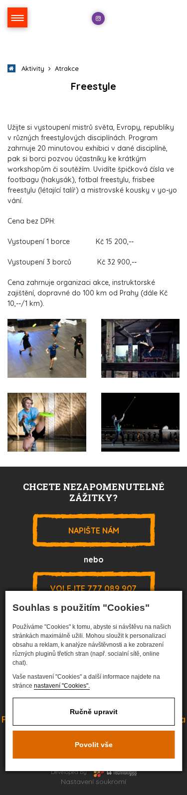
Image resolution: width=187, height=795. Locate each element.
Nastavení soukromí (93, 781)
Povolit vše (94, 745)
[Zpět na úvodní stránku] (148, 19)
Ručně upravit (94, 712)
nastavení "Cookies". (62, 685)
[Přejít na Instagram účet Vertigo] (98, 18)
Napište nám (93, 530)
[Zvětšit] (46, 347)
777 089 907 (93, 588)
